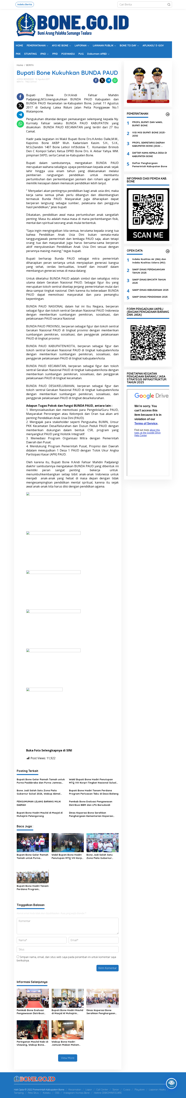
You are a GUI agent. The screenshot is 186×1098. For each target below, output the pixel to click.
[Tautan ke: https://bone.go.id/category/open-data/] (167, 251)
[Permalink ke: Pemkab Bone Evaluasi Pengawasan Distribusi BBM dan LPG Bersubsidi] (33, 998)
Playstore (140, 1089)
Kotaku (47, 1092)
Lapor (89, 1089)
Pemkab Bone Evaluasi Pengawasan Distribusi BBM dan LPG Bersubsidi (90, 803)
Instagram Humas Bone (77, 1092)
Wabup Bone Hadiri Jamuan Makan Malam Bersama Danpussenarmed (65, 1043)
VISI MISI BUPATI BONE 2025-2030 (149, 134)
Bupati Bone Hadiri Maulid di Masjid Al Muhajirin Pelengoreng (40, 814)
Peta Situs (33, 1092)
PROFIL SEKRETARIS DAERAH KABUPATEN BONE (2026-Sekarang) (148, 144)
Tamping (19, 1092)
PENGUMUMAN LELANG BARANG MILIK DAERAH (39, 803)
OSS (57, 1092)
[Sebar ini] (96, 80)
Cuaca (126, 1089)
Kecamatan (74, 1089)
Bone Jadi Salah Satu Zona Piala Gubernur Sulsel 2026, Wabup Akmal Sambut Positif (38, 792)
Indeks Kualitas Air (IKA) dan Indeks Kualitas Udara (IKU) (149, 261)
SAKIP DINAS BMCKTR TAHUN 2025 (149, 281)
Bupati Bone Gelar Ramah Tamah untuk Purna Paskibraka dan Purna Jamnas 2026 (41, 781)
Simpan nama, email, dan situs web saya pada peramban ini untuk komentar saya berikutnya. (66, 958)
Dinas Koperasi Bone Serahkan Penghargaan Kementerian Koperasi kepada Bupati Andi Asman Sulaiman (91, 814)
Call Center (102, 1089)
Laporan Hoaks (157, 1089)
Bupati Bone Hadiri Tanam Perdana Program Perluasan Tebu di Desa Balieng (93, 792)
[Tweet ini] (102, 80)
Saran (115, 1089)
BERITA (20, 81)
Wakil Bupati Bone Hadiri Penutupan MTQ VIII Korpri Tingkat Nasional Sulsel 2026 (92, 781)
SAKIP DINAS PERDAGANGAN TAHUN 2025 (148, 271)
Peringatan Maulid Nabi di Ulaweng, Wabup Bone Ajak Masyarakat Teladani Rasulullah (32, 1043)
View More (67, 1058)
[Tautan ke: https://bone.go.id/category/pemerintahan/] (167, 114)
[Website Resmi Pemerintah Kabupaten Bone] (93, 25)
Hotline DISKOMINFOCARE (108, 1092)
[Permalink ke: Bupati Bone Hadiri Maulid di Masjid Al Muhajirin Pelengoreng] (68, 998)
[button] (169, 4)
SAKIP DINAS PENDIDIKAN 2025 (150, 296)
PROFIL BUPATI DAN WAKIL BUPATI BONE (147, 124)
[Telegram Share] (108, 80)
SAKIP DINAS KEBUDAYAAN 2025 (150, 289)
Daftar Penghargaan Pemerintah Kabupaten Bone (149, 165)
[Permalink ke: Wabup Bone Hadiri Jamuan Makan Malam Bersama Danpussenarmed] (68, 1029)
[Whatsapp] (115, 80)
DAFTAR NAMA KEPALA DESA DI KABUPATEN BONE (149, 154)
